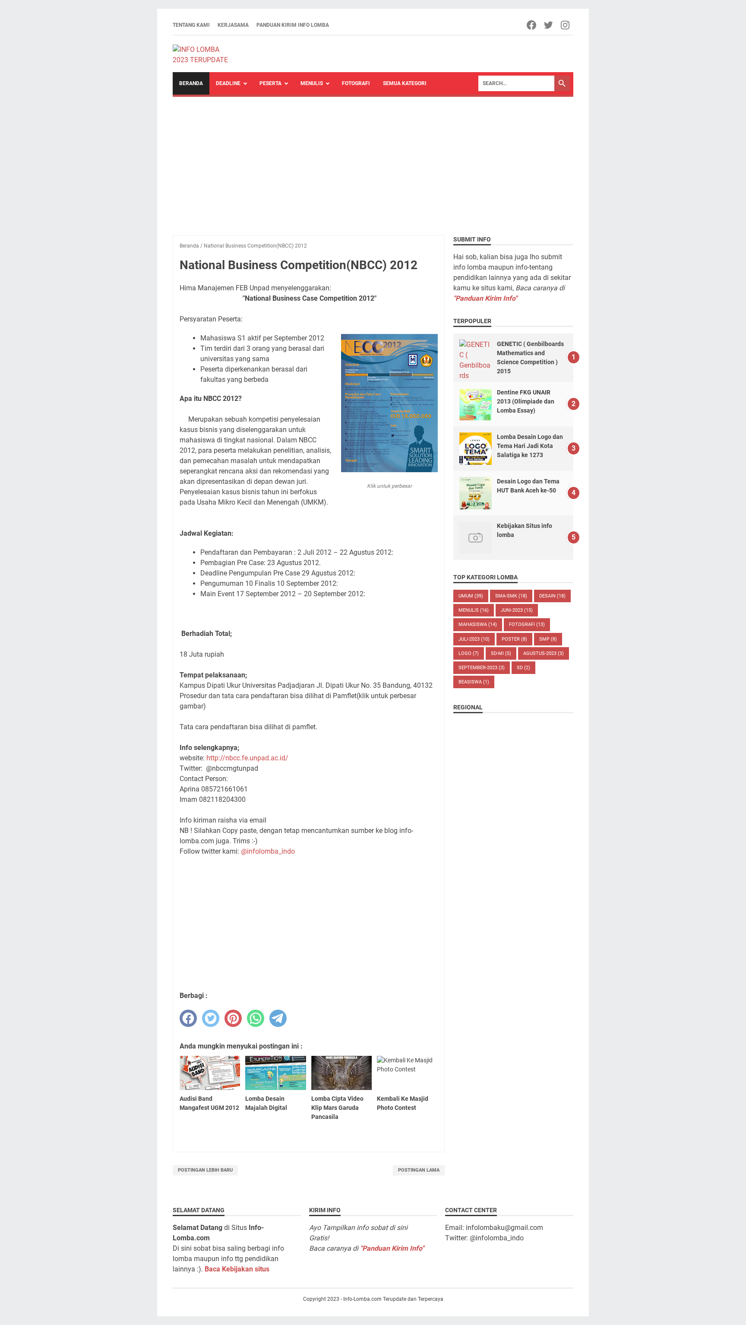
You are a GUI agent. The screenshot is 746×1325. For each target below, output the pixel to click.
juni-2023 (517, 610)
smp (548, 639)
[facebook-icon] (532, 25)
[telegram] (278, 1018)
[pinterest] (233, 1018)
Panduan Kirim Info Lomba (292, 25)
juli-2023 (474, 639)
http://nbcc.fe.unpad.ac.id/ (247, 758)
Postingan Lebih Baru (205, 1170)
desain (552, 596)
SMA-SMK (511, 596)
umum (470, 596)
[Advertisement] (373, 161)
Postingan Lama (418, 1170)
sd (523, 667)
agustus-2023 (543, 653)
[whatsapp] (255, 1018)
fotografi (527, 624)
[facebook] (188, 1018)
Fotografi (356, 83)
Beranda (191, 83)
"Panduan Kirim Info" (485, 298)
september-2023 (481, 667)
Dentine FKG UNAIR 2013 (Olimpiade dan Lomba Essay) (525, 401)
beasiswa (473, 682)
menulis (473, 610)
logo (468, 653)
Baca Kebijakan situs (237, 1269)
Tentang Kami (191, 25)
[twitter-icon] (548, 25)
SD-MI (501, 653)
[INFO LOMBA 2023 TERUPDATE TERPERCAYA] (204, 54)
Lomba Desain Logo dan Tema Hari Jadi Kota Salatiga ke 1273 (530, 445)
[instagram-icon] (565, 25)
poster (514, 639)
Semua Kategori (405, 83)
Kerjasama (233, 25)
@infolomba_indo (268, 851)
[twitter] (210, 1018)
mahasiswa (477, 624)
